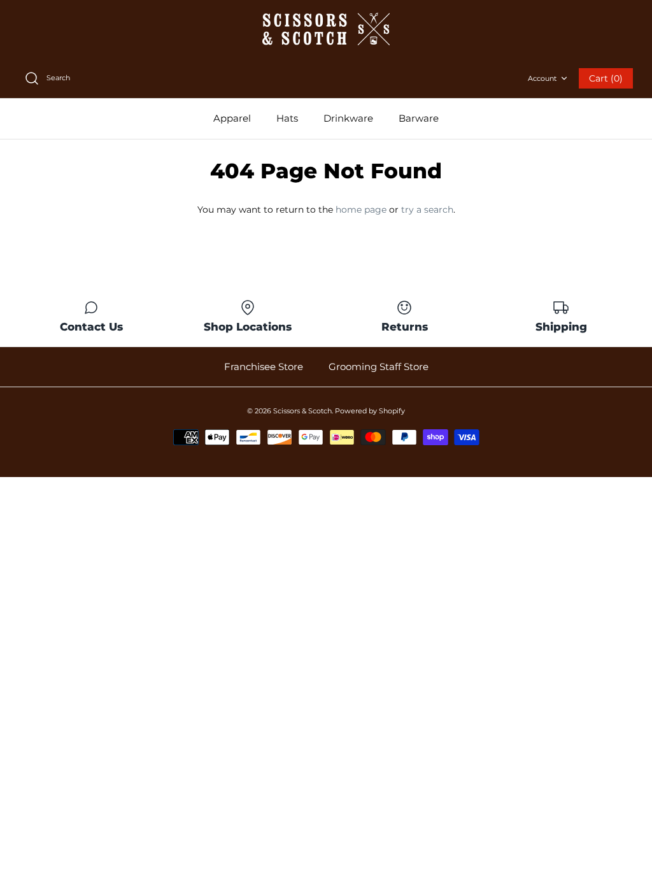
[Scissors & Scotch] (326, 29)
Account (542, 78)
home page (361, 209)
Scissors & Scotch (302, 410)
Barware (419, 118)
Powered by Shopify (370, 410)
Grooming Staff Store (379, 366)
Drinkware (348, 118)
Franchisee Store (263, 366)
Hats (287, 118)
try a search (427, 209)
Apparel (232, 118)
